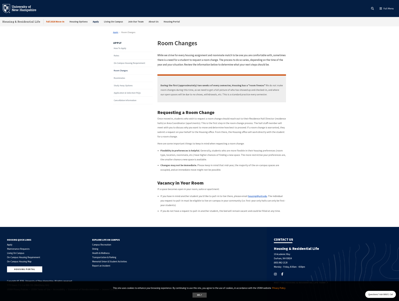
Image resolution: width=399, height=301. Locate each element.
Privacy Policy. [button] (279, 287)
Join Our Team (136, 21)
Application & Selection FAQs (127, 93)
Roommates (119, 78)
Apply (96, 21)
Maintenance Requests (18, 248)
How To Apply (120, 48)
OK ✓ (199, 295)
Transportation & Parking (104, 257)
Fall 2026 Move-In (55, 21)
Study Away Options (123, 85)
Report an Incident (101, 265)
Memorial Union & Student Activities (109, 261)
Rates (116, 55)
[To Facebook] (284, 274)
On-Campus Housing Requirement (129, 63)
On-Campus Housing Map (19, 261)
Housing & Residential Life (21, 21)
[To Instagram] (277, 274)
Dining (95, 248)
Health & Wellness (101, 253)
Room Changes (121, 70)
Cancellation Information (125, 100)
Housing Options (79, 21)
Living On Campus (113, 21)
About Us (154, 21)
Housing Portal (172, 21)
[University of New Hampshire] (21, 8)
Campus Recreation (101, 244)
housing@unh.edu (257, 196)
